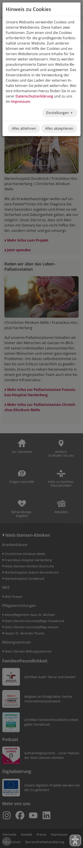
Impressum (20, 101)
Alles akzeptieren (59, 128)
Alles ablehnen (24, 128)
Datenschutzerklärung (34, 96)
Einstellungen (58, 112)
